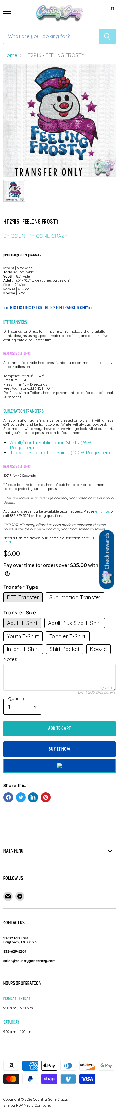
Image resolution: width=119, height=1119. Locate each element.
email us (102, 511)
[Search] (107, 36)
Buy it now (59, 749)
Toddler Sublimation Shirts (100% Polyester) (60, 452)
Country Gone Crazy (39, 236)
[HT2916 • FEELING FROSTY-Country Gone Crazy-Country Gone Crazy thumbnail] (14, 190)
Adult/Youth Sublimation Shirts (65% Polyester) (51, 445)
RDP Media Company (33, 1105)
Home (10, 55)
